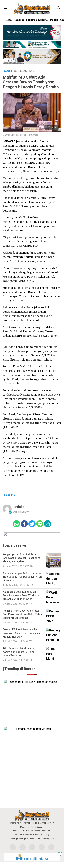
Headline (19, 20)
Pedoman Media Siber (31, 827)
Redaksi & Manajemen (43, 823)
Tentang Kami (15, 823)
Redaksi (19, 507)
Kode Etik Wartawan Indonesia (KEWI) (31, 834)
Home (8, 20)
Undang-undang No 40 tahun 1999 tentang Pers (31, 839)
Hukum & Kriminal (37, 20)
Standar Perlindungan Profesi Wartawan (31, 831)
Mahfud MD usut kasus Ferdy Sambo (20, 135)
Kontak (27, 823)
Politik (54, 20)
